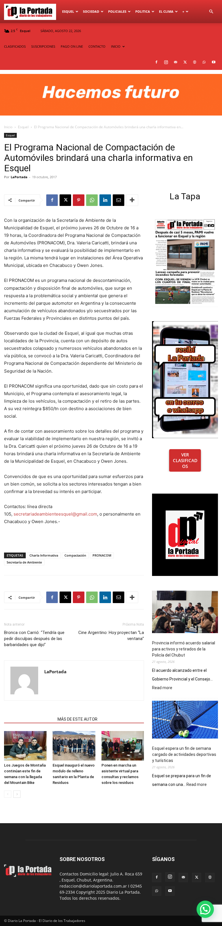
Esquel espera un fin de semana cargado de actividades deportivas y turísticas (184, 754)
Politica (142, 11)
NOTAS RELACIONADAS (29, 719)
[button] (211, 11)
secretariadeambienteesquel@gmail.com (55, 514)
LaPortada (19, 177)
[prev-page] (7, 794)
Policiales (117, 11)
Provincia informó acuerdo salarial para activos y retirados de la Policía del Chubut (183, 649)
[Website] (194, 62)
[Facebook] (156, 62)
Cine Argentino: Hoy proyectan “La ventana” (111, 635)
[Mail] (175, 62)
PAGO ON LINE (72, 46)
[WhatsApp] (204, 62)
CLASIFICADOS (15, 46)
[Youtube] (213, 62)
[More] (132, 200)
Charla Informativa (43, 555)
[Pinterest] (78, 200)
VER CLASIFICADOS (185, 460)
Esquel (68, 11)
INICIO (116, 46)
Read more (162, 688)
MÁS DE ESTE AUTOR (77, 719)
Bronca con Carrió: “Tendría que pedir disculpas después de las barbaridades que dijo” (34, 638)
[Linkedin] (105, 200)
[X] (185, 62)
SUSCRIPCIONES (43, 46)
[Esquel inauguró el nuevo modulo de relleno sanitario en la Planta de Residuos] (74, 745)
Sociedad (91, 11)
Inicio (8, 126)
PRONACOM (101, 555)
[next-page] (17, 794)
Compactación (75, 555)
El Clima (166, 11)
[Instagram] (166, 62)
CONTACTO (97, 46)
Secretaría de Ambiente (24, 562)
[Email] (118, 200)
